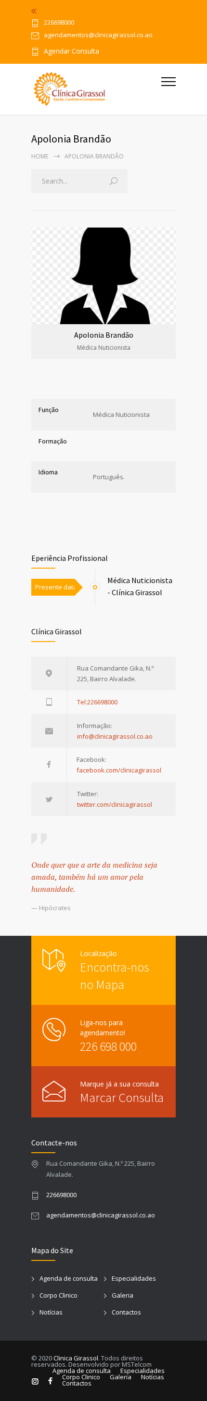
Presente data (55, 587)
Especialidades (134, 1278)
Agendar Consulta (71, 52)
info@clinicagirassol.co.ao (115, 736)
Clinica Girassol (75, 1358)
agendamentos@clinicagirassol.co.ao (100, 1215)
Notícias (51, 1312)
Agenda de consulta (68, 1278)
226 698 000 (108, 1046)
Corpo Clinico (58, 1295)
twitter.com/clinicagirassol (114, 804)
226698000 (59, 23)
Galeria (122, 1295)
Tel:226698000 (97, 702)
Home (39, 156)
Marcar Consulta (122, 1097)
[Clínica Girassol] (96, 89)
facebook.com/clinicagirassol (119, 770)
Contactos (126, 1312)
